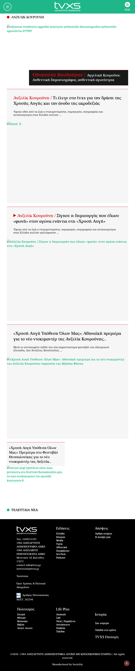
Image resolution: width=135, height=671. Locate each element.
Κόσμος (60, 537)
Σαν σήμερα (102, 623)
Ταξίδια (60, 632)
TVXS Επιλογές (107, 637)
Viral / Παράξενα (65, 621)
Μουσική (22, 621)
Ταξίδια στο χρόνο (105, 630)
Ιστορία (101, 614)
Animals (61, 615)
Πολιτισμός (25, 609)
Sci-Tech (61, 554)
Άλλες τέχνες (25, 628)
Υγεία (59, 544)
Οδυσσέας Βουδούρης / (60, 75)
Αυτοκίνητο (63, 625)
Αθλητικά (61, 547)
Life (58, 618)
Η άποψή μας (103, 537)
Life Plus (62, 609)
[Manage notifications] (127, 663)
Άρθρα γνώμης (103, 534)
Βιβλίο (20, 625)
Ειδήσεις (63, 528)
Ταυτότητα (22, 576)
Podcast (60, 558)
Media (59, 541)
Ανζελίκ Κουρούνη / (33, 98)
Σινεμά (21, 615)
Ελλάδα (60, 534)
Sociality (78, 664)
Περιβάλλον (63, 551)
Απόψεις (101, 528)
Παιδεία (60, 628)
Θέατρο (21, 618)
